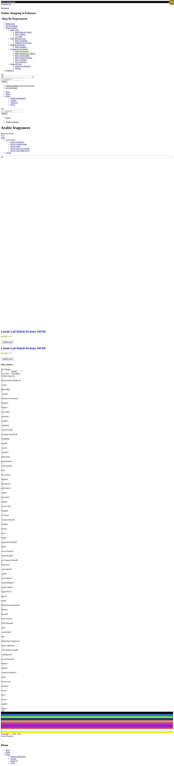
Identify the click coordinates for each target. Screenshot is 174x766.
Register (14, 88)
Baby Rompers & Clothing (25, 54)
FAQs (12, 105)
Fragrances (10, 71)
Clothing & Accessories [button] (19, 49)
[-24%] (87, 242)
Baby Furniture (21, 47)
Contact (13, 100)
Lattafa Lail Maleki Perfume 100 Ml (23, 331)
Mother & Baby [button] (12, 28)
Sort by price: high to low (19, 151)
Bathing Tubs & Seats (23, 43)
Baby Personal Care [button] (17, 39)
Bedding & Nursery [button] (17, 45)
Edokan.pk (5, 8)
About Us (14, 103)
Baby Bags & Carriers (23, 32)
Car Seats (18, 36)
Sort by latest (15, 146)
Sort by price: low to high (19, 148)
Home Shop (10, 24)
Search (4, 82)
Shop (8, 92)
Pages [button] (8, 96)
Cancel (8, 153)
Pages (8, 754)
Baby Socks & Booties (23, 58)
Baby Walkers (20, 34)
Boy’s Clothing (21, 60)
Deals (8, 94)
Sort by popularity (17, 142)
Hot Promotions (12, 26)
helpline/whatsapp (12, 86)
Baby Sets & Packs (22, 56)
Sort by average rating (18, 144)
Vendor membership (17, 98)
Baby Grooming (21, 41)
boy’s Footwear (21, 62)
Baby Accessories (21, 51)
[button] (7, 342)
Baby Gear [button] (14, 30)
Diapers (18, 68)
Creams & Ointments (23, 66)
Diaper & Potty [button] (16, 64)
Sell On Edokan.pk (8, 2)
